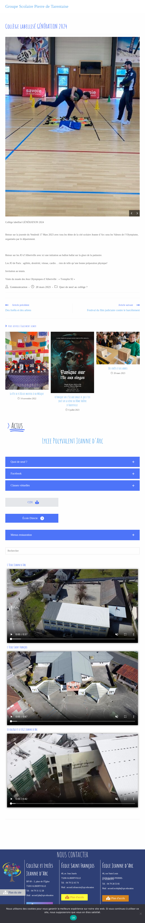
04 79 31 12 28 (37, 890)
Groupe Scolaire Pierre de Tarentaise (36, 6)
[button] (72, 462)
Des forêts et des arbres (117, 368)
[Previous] (131, 213)
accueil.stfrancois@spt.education (80, 887)
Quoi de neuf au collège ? (73, 287)
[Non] (140, 913)
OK (73, 917)
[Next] (137, 213)
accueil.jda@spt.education (42, 895)
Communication (18, 287)
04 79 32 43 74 (72, 883)
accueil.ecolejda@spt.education (121, 888)
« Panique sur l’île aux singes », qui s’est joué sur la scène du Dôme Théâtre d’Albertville (72, 401)
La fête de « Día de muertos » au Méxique (27, 394)
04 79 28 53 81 (113, 884)
